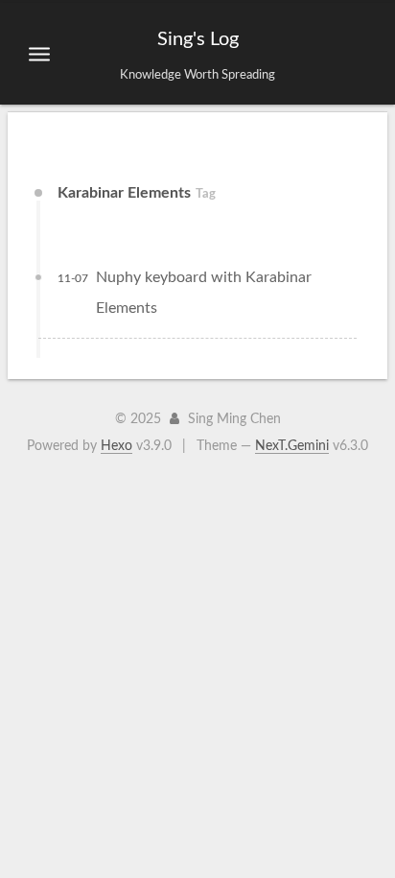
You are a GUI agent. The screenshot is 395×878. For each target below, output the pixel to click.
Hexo (116, 446)
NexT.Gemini (292, 446)
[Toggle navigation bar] (39, 53)
